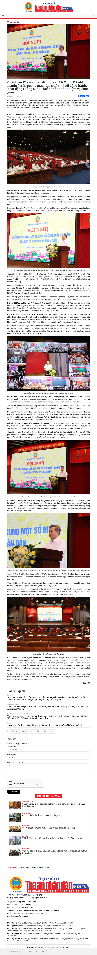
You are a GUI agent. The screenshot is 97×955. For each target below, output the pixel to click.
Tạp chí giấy (33, 951)
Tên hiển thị (11, 747)
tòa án (14, 731)
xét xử (51, 731)
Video (23, 951)
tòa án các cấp (39, 731)
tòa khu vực (25, 731)
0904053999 (15, 936)
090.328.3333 (70, 926)
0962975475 (39, 913)
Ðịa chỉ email (11, 754)
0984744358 (18, 913)
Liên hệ (44, 951)
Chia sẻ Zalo (83, 96)
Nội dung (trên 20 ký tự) (15, 762)
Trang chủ (13, 951)
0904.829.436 (68, 923)
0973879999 (29, 913)
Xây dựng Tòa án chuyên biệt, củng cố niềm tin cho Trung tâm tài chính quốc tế (44, 725)
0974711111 (27, 941)
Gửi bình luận (13, 792)
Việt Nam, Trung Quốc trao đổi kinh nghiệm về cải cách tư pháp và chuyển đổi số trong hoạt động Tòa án (48, 707)
